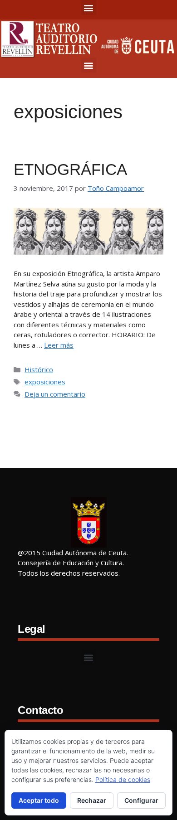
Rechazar (91, 800)
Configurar (141, 800)
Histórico (39, 369)
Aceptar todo (39, 800)
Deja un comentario (55, 393)
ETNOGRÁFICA (70, 169)
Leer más (59, 344)
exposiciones (45, 381)
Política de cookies (122, 779)
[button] (88, 7)
